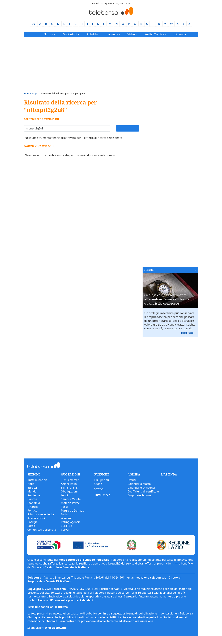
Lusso (31, 526)
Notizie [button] (48, 34)
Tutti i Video (102, 495)
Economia (33, 503)
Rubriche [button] (93, 34)
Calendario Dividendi (141, 488)
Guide (149, 270)
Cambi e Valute (71, 499)
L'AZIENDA (169, 474)
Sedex (65, 514)
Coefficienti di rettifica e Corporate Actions (143, 493)
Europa (32, 488)
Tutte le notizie (37, 480)
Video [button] (131, 34)
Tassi (64, 507)
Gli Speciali (101, 480)
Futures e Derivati (72, 510)
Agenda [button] (113, 34)
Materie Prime (70, 503)
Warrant (66, 518)
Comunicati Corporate (41, 530)
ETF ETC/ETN (69, 488)
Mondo (31, 491)
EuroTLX (66, 526)
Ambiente (33, 495)
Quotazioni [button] (70, 34)
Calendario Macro (139, 484)
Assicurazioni (36, 518)
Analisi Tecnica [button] (154, 34)
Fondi (64, 495)
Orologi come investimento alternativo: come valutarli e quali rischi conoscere (166, 299)
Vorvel (65, 530)
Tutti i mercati (70, 480)
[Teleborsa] (111, 14)
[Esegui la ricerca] (127, 128)
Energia (32, 522)
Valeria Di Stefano (58, 581)
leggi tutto (187, 332)
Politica (32, 510)
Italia (30, 484)
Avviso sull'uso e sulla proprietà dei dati (65, 600)
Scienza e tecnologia (40, 514)
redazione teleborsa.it (151, 577)
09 (33, 24)
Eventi (132, 480)
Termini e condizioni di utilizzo (47, 607)
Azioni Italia (69, 484)
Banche (32, 499)
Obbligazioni (69, 491)
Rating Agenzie (70, 522)
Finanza (32, 507)
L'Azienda (179, 34)
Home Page (30, 93)
